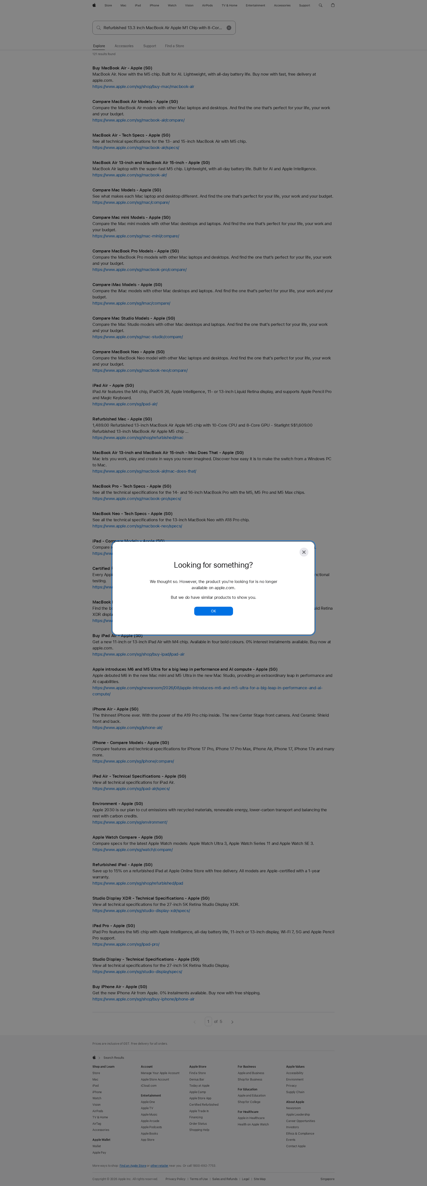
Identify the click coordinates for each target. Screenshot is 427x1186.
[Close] (304, 552)
